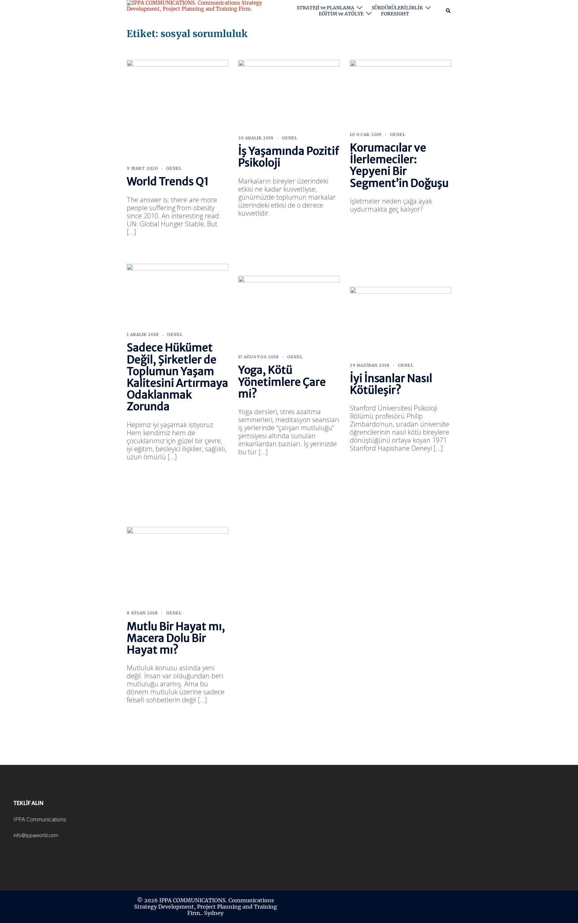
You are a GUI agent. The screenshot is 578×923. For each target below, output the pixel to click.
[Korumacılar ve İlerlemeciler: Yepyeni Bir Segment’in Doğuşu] (400, 93)
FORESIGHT (395, 14)
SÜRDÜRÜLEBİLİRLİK (397, 8)
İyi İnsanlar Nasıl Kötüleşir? (391, 384)
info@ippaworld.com (35, 835)
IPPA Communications (39, 819)
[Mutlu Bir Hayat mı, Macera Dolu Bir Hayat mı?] (177, 566)
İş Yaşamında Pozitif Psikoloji (288, 156)
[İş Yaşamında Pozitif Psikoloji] (289, 95)
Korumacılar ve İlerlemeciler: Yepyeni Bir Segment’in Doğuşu (399, 165)
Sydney (213, 913)
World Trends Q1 (168, 181)
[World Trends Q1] (177, 110)
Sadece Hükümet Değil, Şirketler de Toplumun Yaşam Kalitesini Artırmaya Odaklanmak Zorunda (177, 377)
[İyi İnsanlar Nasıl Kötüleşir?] (400, 322)
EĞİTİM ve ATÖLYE (341, 14)
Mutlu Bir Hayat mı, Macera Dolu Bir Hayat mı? (176, 638)
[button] (448, 10)
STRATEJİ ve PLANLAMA (325, 8)
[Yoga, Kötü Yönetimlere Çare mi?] (289, 312)
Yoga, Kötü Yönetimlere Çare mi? (282, 381)
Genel (174, 168)
